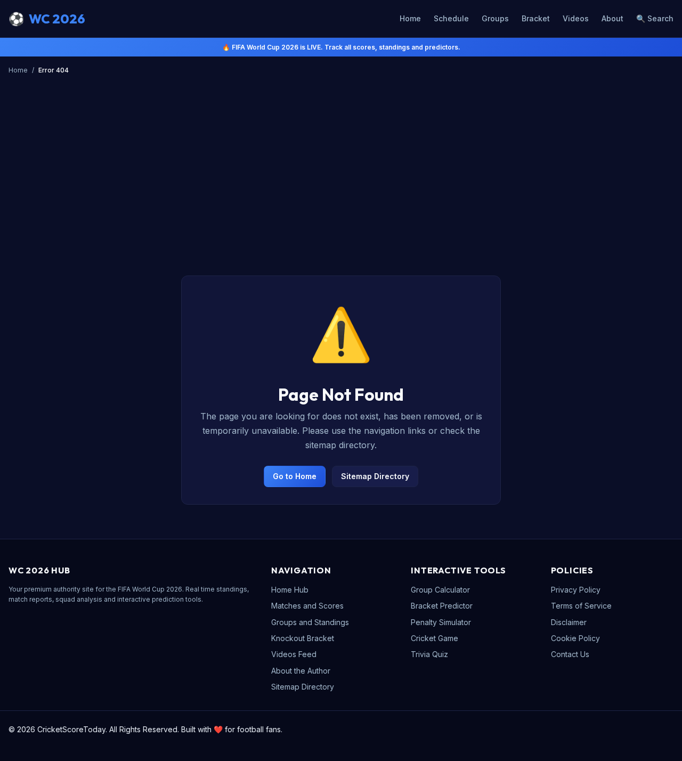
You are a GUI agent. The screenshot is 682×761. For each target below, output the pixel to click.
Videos (576, 18)
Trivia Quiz (429, 654)
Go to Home (294, 476)
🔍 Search (654, 18)
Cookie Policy (575, 638)
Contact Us (570, 654)
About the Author (300, 670)
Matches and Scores (307, 605)
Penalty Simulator (441, 622)
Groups (495, 18)
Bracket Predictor (442, 605)
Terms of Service (581, 605)
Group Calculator (440, 589)
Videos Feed (293, 654)
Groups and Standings (310, 622)
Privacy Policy (575, 589)
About (612, 18)
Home (410, 18)
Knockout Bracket (302, 638)
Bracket (536, 18)
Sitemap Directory (375, 476)
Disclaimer (569, 622)
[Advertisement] (341, 158)
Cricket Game (434, 638)
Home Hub (289, 589)
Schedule (451, 18)
